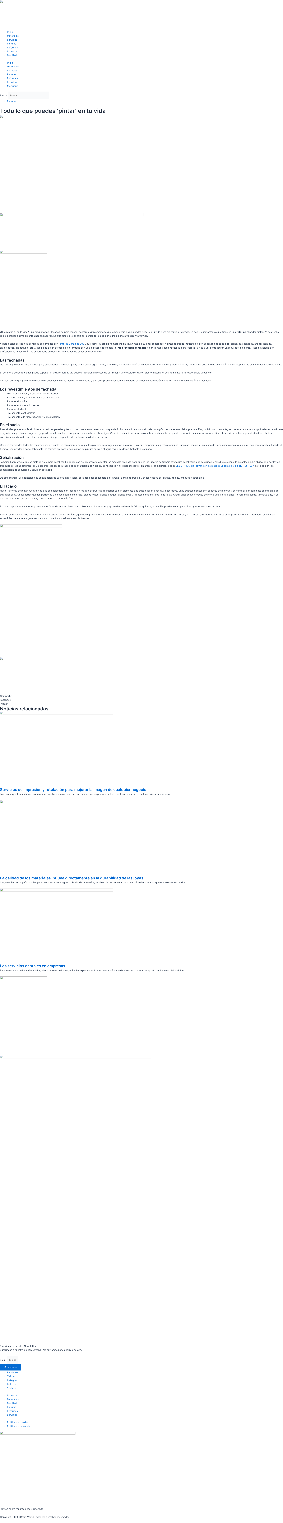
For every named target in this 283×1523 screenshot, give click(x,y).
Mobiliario (12, 55)
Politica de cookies (17, 1422)
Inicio (10, 31)
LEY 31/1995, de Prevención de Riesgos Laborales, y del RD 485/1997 (215, 465)
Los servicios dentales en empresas (32, 966)
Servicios (12, 39)
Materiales (13, 35)
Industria (12, 51)
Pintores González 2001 (72, 343)
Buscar (4, 95)
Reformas (12, 47)
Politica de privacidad (19, 1426)
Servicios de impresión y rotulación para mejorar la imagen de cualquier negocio (73, 789)
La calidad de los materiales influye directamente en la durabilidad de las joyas (71, 878)
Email (3, 1359)
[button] (141, 700)
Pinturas (11, 43)
